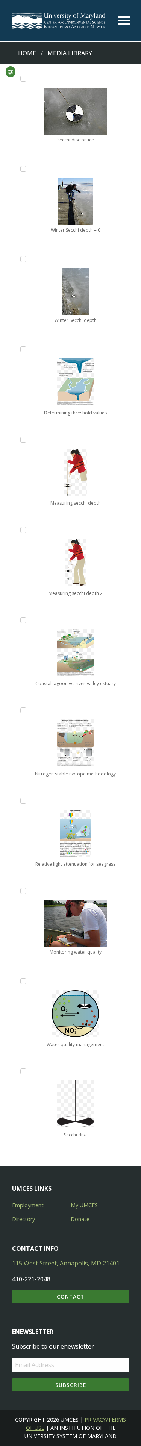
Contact (70, 1296)
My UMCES (84, 1205)
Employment (28, 1205)
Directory (23, 1219)
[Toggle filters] (10, 71)
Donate (80, 1219)
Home (27, 53)
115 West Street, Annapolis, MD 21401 (66, 1263)
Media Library (69, 53)
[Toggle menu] (124, 20)
